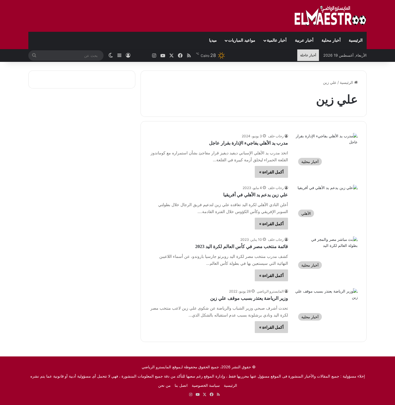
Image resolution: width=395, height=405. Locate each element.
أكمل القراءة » (271, 171)
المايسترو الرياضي (270, 291)
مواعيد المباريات (241, 40)
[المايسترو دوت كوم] (330, 16)
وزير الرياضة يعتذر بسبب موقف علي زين (249, 298)
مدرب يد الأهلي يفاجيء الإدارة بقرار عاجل (248, 142)
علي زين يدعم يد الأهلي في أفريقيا (255, 194)
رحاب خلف (276, 136)
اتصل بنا (181, 385)
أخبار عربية (304, 40)
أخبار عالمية (277, 40)
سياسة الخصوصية (206, 385)
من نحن (164, 385)
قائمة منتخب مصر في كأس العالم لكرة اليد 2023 (241, 246)
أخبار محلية (331, 40)
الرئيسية (356, 40)
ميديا (213, 40)
